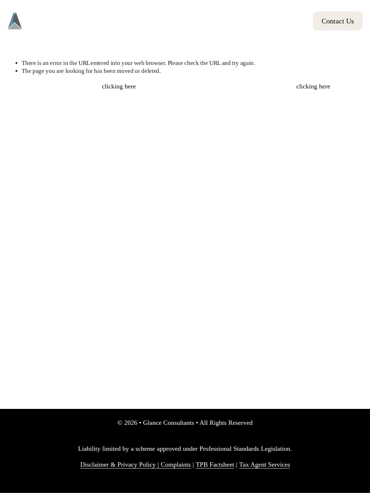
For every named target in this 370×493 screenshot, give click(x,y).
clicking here (119, 86)
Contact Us (338, 21)
